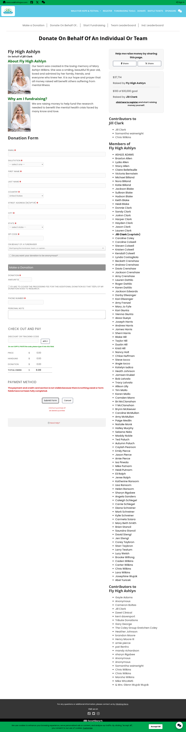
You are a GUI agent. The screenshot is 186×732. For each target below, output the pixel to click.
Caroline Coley (124, 238)
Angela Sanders (125, 496)
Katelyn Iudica (124, 367)
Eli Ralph (120, 473)
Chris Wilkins (123, 568)
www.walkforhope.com (16, 2)
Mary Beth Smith (125, 523)
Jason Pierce (123, 454)
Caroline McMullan (127, 413)
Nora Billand (123, 181)
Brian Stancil (123, 527)
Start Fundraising (94, 25)
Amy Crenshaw (125, 276)
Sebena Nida (123, 432)
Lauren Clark (123, 230)
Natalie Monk (123, 424)
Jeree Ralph (123, 477)
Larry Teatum (123, 549)
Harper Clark (123, 219)
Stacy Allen (122, 166)
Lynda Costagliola (126, 257)
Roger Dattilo (123, 284)
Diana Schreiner (125, 508)
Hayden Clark (124, 223)
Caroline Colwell (125, 242)
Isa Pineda (122, 462)
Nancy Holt (122, 352)
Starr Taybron (124, 546)
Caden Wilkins (124, 561)
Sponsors (170, 10)
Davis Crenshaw (125, 268)
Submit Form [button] (50, 400)
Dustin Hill (121, 344)
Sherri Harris (123, 333)
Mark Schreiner (125, 511)
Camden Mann (125, 397)
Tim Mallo (121, 390)
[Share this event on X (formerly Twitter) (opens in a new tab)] (37, 2)
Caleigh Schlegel (126, 500)
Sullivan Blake (124, 192)
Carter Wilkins (124, 565)
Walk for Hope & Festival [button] (85, 10)
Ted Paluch (122, 439)
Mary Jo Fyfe (123, 306)
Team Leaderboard (123, 25)
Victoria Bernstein (126, 173)
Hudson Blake (124, 196)
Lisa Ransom (123, 485)
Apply (45, 341)
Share (125, 63)
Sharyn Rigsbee (125, 492)
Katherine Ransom (127, 481)
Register (107, 10)
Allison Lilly (121, 386)
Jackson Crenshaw (127, 272)
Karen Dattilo (123, 287)
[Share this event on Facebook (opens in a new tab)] (31, 2)
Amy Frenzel (123, 303)
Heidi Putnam (123, 470)
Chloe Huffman (125, 356)
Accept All (155, 726)
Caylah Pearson (125, 447)
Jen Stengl (122, 538)
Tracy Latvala (123, 382)
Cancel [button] (67, 400)
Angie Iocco (122, 363)
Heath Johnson (125, 371)
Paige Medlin (123, 420)
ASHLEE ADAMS (124, 154)
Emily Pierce (122, 451)
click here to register (127, 102)
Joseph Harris (124, 322)
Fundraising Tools (124, 10)
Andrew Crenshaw (127, 265)
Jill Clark (121, 234)
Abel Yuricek (123, 580)
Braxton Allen (123, 158)
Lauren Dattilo (124, 280)
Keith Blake (122, 200)
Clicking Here (122, 704)
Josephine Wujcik (126, 576)
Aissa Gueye (123, 318)
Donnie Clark (123, 208)
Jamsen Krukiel (125, 375)
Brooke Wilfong (125, 557)
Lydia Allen (122, 162)
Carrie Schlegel (125, 504)
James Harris (123, 329)
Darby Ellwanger (125, 295)
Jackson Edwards (126, 291)
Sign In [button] (181, 2)
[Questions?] (43, 2)
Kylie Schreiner (124, 515)
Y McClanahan (124, 405)
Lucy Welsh (122, 553)
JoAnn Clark (123, 215)
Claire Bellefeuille (126, 170)
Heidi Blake (122, 204)
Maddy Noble (123, 435)
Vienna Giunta (124, 314)
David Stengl (123, 534)
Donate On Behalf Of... (64, 25)
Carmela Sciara (125, 519)
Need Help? (55, 423)
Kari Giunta (122, 310)
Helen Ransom (124, 489)
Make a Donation (33, 25)
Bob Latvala (122, 378)
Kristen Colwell (124, 249)
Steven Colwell (124, 246)
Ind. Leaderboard (152, 25)
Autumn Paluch (125, 443)
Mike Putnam (123, 466)
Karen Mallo (122, 394)
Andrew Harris (124, 325)
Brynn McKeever (125, 409)
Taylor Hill (121, 341)
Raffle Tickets (155, 10)
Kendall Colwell (125, 253)
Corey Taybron (124, 542)
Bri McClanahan (125, 401)
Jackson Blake (124, 189)
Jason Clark (123, 227)
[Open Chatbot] (179, 725)
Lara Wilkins (122, 572)
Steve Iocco (122, 360)
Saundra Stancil (125, 530)
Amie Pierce (122, 458)
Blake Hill (121, 337)
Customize (87, 728)
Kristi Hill (120, 348)
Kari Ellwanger (124, 299)
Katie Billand (123, 185)
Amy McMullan (124, 416)
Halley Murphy (124, 428)
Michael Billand (125, 177)
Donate (141, 10)
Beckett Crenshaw (127, 261)
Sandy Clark (123, 211)
